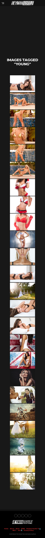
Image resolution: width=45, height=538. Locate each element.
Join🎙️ (20, 530)
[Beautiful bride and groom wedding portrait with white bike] (22, 429)
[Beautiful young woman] (22, 256)
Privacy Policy (29, 530)
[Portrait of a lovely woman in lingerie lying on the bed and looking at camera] (22, 325)
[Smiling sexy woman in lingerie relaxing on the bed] (22, 308)
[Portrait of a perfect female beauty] (22, 377)
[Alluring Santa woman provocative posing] (22, 187)
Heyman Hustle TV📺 (33, 528)
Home (6, 528)
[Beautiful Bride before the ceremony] (22, 481)
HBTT (14, 530)
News (18, 528)
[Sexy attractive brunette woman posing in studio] (22, 342)
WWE (23, 528)
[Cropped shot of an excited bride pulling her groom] (22, 394)
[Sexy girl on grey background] (22, 239)
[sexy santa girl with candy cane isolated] (22, 222)
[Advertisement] (22, 32)
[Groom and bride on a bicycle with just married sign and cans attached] (22, 412)
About (12, 528)
